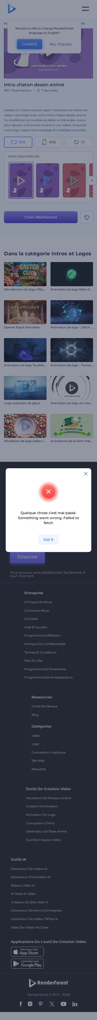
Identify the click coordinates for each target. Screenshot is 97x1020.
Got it (48, 539)
